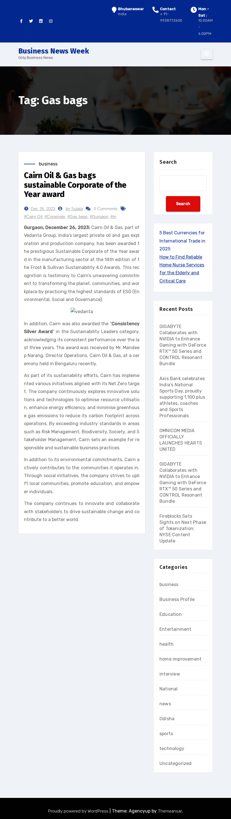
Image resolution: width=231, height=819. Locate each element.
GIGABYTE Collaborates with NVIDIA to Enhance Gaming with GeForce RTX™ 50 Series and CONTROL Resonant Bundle (182, 345)
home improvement (180, 659)
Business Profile (177, 599)
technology (171, 748)
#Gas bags (77, 216)
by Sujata (74, 208)
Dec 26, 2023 (43, 208)
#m (113, 216)
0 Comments (106, 208)
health (166, 644)
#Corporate (55, 216)
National (168, 689)
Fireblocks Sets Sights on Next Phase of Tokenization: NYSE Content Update (182, 528)
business (48, 164)
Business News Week (53, 51)
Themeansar (170, 811)
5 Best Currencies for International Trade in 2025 (182, 241)
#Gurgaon (99, 216)
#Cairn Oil (33, 216)
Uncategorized (175, 763)
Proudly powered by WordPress (79, 811)
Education (170, 614)
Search (168, 162)
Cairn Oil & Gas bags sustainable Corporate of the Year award (75, 185)
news (165, 703)
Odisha (166, 718)
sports (166, 733)
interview (169, 674)
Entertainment (175, 629)
